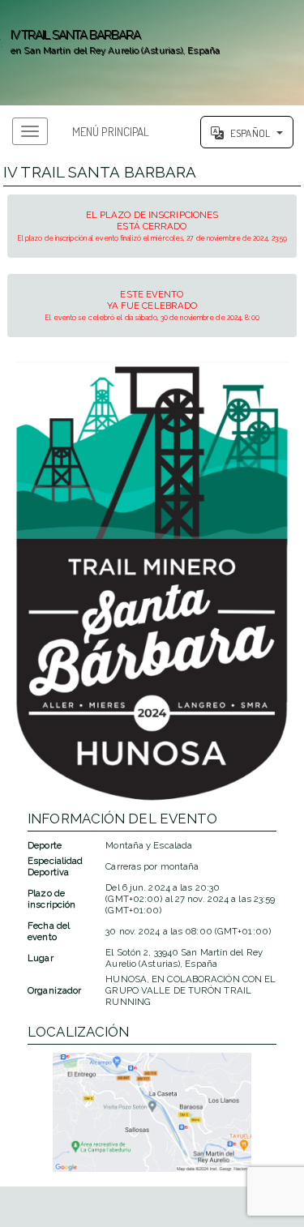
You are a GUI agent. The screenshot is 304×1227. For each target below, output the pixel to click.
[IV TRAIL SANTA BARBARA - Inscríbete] (152, 581)
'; (110, 42)
